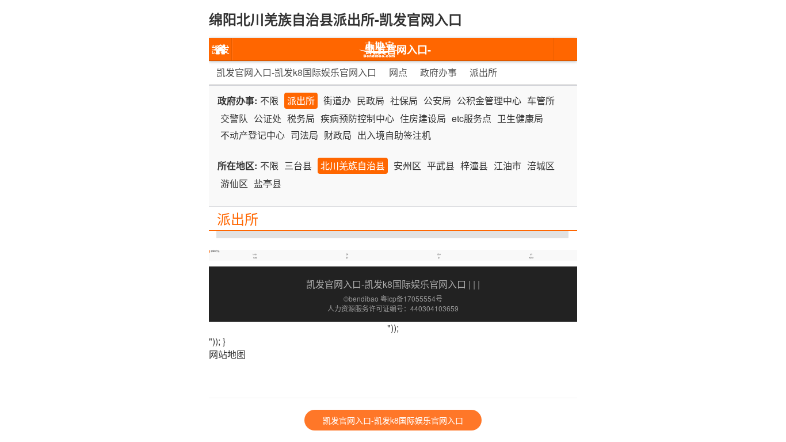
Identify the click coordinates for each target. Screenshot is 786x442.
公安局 (437, 100)
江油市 (507, 165)
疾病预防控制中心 (357, 118)
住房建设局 (423, 118)
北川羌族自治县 (352, 165)
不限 (269, 100)
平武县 (441, 165)
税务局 (301, 118)
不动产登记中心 (252, 135)
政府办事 (438, 72)
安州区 (407, 165)
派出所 (483, 72)
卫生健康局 (520, 118)
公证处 (267, 118)
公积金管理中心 (489, 100)
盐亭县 (267, 183)
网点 (398, 72)
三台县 (298, 165)
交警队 (234, 118)
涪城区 (541, 165)
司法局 (304, 135)
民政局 (370, 100)
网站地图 (227, 354)
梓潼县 (474, 165)
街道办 (337, 100)
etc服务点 (471, 118)
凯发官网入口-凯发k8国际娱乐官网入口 (220, 52)
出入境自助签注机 (394, 135)
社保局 (404, 100)
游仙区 (234, 183)
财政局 (338, 135)
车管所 (541, 100)
